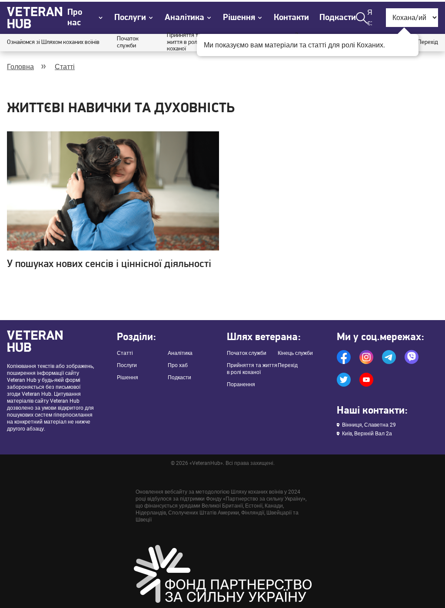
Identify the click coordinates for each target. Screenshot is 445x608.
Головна (20, 67)
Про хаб (178, 365)
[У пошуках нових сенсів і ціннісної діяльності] (113, 191)
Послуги (127, 365)
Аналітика (180, 353)
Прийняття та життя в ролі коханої (184, 42)
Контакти (291, 17)
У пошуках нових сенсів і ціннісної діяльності (109, 264)
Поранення (241, 384)
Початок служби (128, 42)
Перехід (428, 42)
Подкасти (337, 17)
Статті (65, 67)
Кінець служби (295, 353)
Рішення (127, 377)
